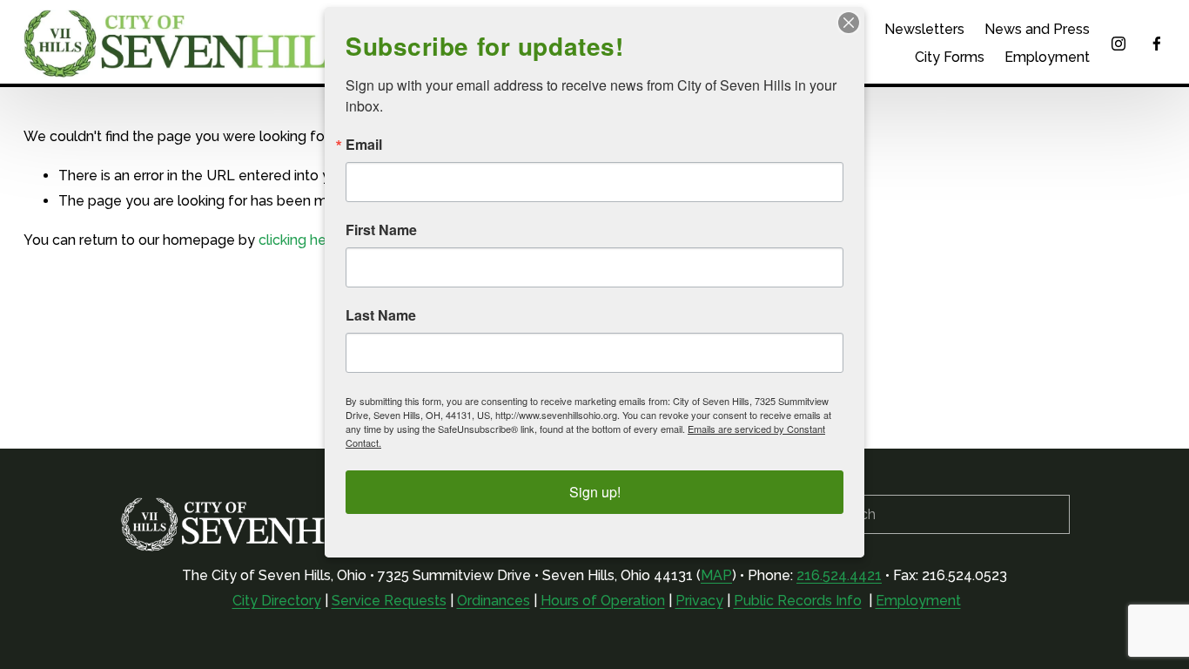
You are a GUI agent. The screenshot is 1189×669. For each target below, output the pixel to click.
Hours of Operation (603, 600)
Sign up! (595, 492)
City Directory (276, 600)
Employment (1047, 57)
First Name (381, 230)
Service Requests (389, 600)
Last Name (381, 315)
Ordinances (493, 600)
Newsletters (924, 29)
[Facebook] (1156, 43)
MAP (716, 575)
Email (364, 145)
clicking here (299, 240)
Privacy (699, 600)
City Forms (949, 57)
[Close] (848, 22)
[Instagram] (1118, 43)
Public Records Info (798, 600)
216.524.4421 (839, 575)
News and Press (1037, 29)
